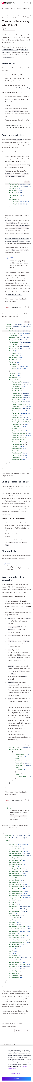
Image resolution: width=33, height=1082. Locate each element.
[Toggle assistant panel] (28, 3)
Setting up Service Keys (10, 49)
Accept (17, 1078)
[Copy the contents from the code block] (25, 125)
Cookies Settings (16, 1073)
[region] (16, 1064)
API (23, 17)
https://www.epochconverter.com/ (16, 238)
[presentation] (18, 126)
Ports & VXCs (29, 17)
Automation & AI (16, 17)
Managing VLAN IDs (15, 294)
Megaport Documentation (6, 17)
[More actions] (31, 3)
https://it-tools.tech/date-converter (17, 241)
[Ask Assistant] (28, 125)
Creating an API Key (23, 88)
